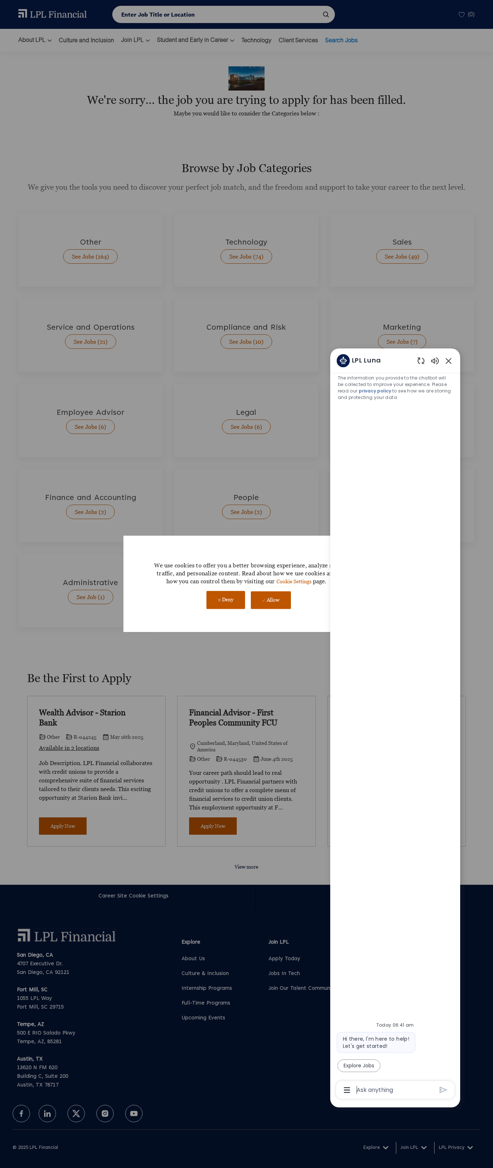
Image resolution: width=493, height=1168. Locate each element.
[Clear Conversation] (421, 360)
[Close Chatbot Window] (448, 361)
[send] (443, 1089)
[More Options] (347, 1090)
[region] (395, 724)
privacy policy (375, 391)
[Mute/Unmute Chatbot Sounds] (434, 360)
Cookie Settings (293, 581)
